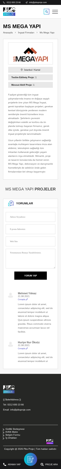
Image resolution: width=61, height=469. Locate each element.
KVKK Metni (12, 432)
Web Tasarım (50, 441)
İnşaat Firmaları (26, 32)
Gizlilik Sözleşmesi (15, 429)
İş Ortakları (11, 437)
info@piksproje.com (20, 409)
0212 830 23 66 (15, 404)
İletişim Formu (13, 435)
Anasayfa (8, 32)
